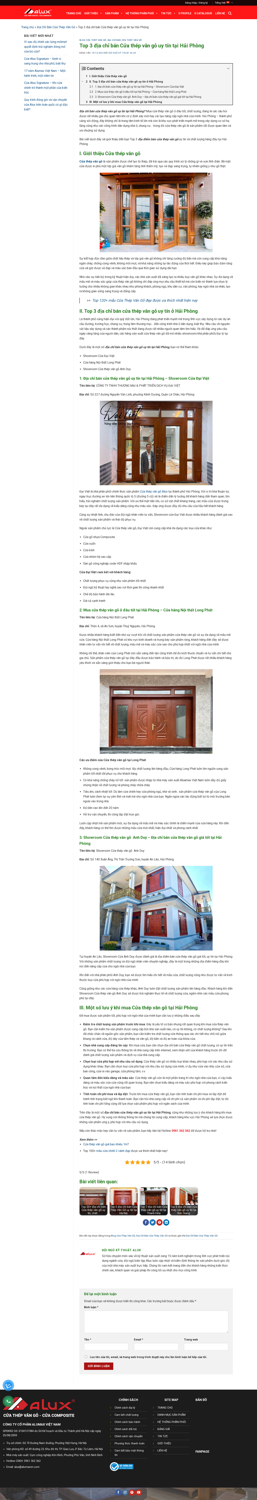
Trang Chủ (73, 13)
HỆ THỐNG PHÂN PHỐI (171, 1422)
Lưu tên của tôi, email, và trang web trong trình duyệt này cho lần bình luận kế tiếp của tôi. (148, 1357)
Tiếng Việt (220, 2)
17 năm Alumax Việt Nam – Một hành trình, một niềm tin (44, 73)
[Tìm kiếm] (230, 13)
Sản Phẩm (112, 13)
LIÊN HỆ (162, 1450)
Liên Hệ (220, 13)
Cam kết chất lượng (126, 1414)
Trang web (191, 1339)
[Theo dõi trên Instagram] (125, 1492)
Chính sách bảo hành (127, 1422)
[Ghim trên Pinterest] (159, 1222)
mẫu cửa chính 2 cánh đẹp (113, 1151)
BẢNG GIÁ (163, 1429)
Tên (87, 1339)
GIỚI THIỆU (164, 1443)
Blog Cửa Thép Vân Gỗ (92, 40)
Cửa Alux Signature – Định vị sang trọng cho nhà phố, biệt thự (45, 61)
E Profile (185, 13)
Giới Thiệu (91, 13)
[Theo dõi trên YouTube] (139, 1492)
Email (138, 1339)
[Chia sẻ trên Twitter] (153, 1222)
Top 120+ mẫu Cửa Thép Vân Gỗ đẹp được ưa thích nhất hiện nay (144, 300)
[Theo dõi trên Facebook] (118, 1492)
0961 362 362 (32, 1461)
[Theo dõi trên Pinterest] (132, 1492)
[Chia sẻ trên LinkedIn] (166, 1222)
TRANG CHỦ (165, 1407)
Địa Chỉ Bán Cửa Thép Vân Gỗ (56, 27)
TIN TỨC (162, 1436)
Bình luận (91, 1307)
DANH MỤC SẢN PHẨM (171, 1414)
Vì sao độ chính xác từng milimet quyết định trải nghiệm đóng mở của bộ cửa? (45, 46)
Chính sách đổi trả (126, 1429)
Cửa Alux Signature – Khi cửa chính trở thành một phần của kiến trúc (45, 87)
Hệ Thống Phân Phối (140, 13)
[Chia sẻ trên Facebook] (146, 1222)
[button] (196, 2)
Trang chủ (27, 27)
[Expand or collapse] (228, 68)
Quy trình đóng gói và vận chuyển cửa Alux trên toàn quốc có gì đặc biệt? (46, 104)
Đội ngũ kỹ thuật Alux (122, 53)
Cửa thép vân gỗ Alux (154, 491)
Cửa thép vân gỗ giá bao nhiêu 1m (105, 1144)
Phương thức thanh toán (129, 1443)
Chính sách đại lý (125, 1407)
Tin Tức (166, 13)
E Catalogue (203, 13)
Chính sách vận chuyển (129, 1436)
